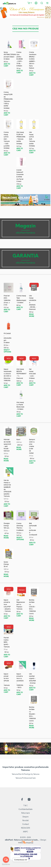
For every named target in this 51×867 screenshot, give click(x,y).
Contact (25, 824)
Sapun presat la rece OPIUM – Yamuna (7, 679)
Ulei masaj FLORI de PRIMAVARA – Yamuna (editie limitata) (20, 138)
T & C (25, 805)
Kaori (18, 439)
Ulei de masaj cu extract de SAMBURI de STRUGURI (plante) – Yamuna (7, 488)
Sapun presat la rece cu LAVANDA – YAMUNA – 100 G (20, 680)
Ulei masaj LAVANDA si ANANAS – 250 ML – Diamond (32, 302)
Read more (31, 315)
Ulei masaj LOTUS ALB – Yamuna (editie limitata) (32, 139)
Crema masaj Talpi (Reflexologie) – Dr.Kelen (21, 299)
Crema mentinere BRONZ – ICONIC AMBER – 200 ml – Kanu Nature (32, 60)
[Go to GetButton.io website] (6, 864)
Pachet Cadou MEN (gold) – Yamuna (7, 642)
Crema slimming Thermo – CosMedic (20, 526)
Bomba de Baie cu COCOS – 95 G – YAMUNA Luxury (32, 606)
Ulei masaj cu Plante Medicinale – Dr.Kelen (20, 405)
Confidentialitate (25, 809)
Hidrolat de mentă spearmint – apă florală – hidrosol (7, 445)
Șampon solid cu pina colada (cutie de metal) (32, 446)
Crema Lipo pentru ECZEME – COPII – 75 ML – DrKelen (19, 59)
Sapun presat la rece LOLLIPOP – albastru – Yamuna (7, 605)
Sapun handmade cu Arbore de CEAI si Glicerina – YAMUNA (7, 374)
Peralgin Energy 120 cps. (7, 525)
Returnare (25, 813)
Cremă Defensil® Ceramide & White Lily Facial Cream (20, 175)
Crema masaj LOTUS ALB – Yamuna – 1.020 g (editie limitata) (7, 140)
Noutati (25, 820)
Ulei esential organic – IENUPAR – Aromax (32, 678)
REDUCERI (25, 828)
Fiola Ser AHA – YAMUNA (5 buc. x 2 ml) (7, 300)
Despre (25, 816)
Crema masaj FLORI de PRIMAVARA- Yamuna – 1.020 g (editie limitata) (8, 100)
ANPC (25, 831)
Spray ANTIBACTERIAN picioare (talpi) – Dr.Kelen (10, 55)
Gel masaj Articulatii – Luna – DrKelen (32, 373)
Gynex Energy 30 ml (6, 564)
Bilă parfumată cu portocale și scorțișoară (33, 529)
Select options (7, 351)
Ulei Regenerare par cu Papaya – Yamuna (20, 604)
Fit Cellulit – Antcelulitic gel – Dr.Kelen (8, 337)
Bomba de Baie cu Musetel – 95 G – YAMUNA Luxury (32, 714)
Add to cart (7, 65)
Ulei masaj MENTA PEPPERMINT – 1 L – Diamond (21, 373)
